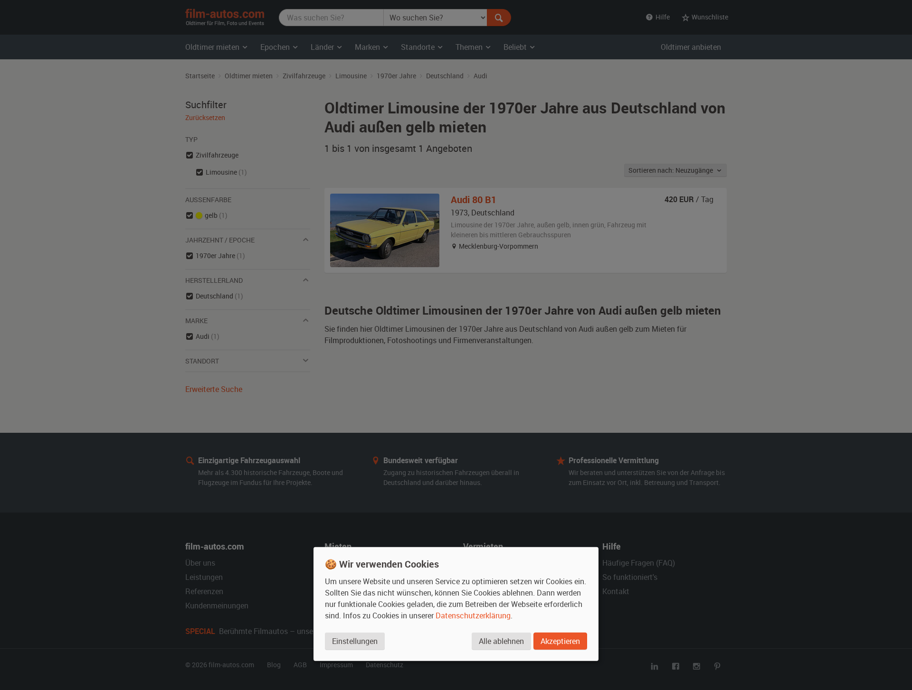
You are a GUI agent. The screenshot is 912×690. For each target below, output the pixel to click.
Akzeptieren (560, 641)
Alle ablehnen (501, 641)
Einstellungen (355, 641)
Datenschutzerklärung (473, 615)
